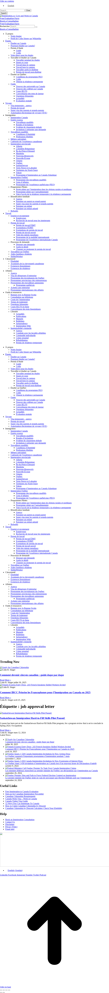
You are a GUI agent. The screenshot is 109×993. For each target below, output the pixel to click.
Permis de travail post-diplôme (28, 72)
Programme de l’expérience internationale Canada (37, 240)
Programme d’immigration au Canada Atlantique (36, 175)
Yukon (19, 172)
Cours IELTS (21, 91)
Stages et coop (22, 62)
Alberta (19, 146)
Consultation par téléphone (22, 297)
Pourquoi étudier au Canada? (23, 46)
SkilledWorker (17, 256)
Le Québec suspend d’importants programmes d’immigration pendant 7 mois (37, 756)
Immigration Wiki (23, 326)
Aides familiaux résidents (21, 254)
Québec (19, 163)
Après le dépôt (22, 247)
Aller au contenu (7, 1)
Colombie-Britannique (25, 149)
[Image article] (19, 739)
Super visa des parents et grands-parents (27, 110)
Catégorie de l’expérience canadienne (26, 141)
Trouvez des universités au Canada (30, 86)
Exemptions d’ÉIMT (24, 228)
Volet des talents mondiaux (27, 235)
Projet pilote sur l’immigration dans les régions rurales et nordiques (44, 189)
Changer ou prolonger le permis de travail (33, 249)
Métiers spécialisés (18, 139)
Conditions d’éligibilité (25, 134)
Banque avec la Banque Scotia (23, 295)
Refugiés (14, 211)
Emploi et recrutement (20, 216)
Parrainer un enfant (24, 206)
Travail (8, 213)
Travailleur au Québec (20, 252)
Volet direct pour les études (22, 55)
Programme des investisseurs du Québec (27, 278)
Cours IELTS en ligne (20, 307)
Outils (13, 84)
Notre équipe (16, 36)
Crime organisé (22, 338)
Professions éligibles (24, 137)
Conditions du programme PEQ (29, 77)
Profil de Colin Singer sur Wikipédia (26, 38)
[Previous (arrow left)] (1, 992)
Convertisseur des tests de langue (30, 93)
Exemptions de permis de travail (29, 230)
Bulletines (20, 321)
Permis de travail (18, 108)
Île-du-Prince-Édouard (25, 151)
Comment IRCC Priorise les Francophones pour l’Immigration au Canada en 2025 (45, 692)
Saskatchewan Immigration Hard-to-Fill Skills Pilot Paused (32, 718)
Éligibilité (15, 261)
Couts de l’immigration (20, 299)
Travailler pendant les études (28, 60)
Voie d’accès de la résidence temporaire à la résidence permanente (43, 194)
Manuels (19, 319)
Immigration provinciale (21, 144)
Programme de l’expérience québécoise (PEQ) (35, 184)
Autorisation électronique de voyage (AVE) (29, 113)
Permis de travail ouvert (26, 232)
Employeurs (21, 218)
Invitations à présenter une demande (31, 129)
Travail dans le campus (25, 65)
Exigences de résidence (20, 268)
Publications (21, 316)
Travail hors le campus (25, 67)
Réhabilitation (22, 340)
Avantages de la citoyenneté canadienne (27, 263)
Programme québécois (25, 285)
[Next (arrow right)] (4, 992)
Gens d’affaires (22, 182)
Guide (18, 50)
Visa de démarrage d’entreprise (24, 275)
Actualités (20, 98)
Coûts (18, 53)
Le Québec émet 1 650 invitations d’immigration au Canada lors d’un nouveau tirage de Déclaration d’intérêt (51, 763)
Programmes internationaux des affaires (27, 290)
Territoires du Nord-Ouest (27, 170)
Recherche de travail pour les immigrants (33, 220)
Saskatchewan (22, 165)
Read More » (5, 680)
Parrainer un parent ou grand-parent (31, 201)
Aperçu (19, 199)
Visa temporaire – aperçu (21, 105)
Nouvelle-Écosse (23, 158)
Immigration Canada (19, 117)
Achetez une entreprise (20, 287)
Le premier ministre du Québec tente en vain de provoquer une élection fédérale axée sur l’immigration (48, 778)
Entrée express (17, 120)
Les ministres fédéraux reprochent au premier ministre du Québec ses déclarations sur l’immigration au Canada (51, 770)
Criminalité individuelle (26, 335)
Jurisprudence (22, 323)
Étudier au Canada (18, 43)
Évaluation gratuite (24, 101)
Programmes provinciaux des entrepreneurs (29, 280)
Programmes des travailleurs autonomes (27, 283)
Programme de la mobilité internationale (32, 237)
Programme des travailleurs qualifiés (31, 180)
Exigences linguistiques (20, 266)
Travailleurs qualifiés (24, 122)
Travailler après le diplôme (27, 70)
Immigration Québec (19, 177)
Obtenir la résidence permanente (29, 81)
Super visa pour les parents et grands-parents (34, 204)
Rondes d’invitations (24, 125)
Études (8, 41)
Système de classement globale (29, 127)
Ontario (19, 161)
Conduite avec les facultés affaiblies (31, 333)
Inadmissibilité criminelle (21, 328)
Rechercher (5, 26)
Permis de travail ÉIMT (26, 225)
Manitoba (20, 153)
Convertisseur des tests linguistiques (26, 309)
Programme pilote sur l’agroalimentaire (32, 192)
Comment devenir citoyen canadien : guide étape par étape (32, 675)
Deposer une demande (25, 244)
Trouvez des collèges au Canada (29, 89)
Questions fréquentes (24, 96)
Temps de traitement (19, 302)
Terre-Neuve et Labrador (26, 168)
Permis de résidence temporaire (29, 343)
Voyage (8, 103)
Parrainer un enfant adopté (27, 208)
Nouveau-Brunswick (24, 156)
